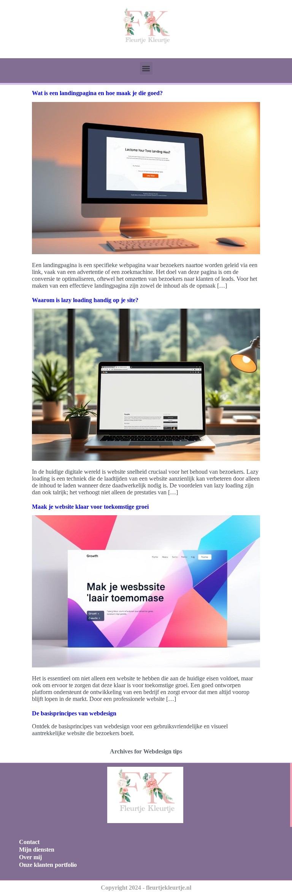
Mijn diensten (36, 849)
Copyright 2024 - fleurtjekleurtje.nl (146, 887)
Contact (29, 842)
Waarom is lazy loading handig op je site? (85, 300)
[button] (146, 68)
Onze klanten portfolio (48, 865)
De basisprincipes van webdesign (74, 713)
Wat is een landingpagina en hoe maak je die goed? (97, 93)
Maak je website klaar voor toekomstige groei (90, 506)
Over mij (30, 857)
